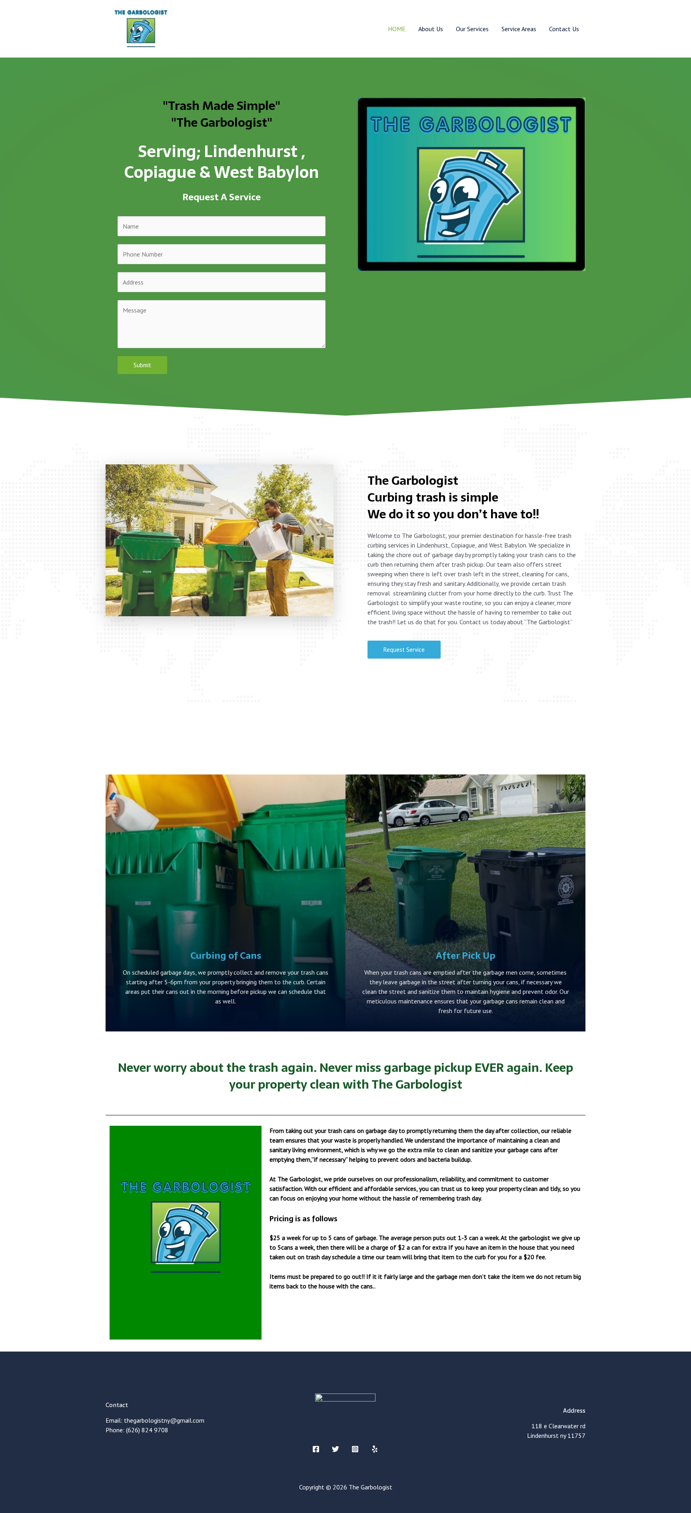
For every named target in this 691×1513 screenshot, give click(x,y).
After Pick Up (465, 955)
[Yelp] (374, 1449)
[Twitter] (335, 1449)
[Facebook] (316, 1449)
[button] (404, 650)
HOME (396, 29)
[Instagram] (355, 1449)
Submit (142, 365)
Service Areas (518, 29)
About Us (430, 29)
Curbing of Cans (225, 955)
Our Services (472, 29)
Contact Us (564, 29)
